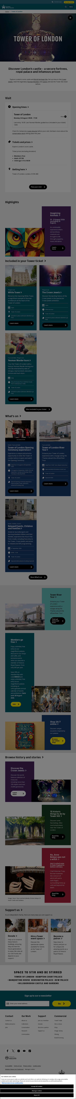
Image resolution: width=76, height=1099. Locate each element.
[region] (38, 1086)
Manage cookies (37, 1091)
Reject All (37, 1095)
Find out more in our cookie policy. (12, 1083)
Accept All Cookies (36, 1086)
